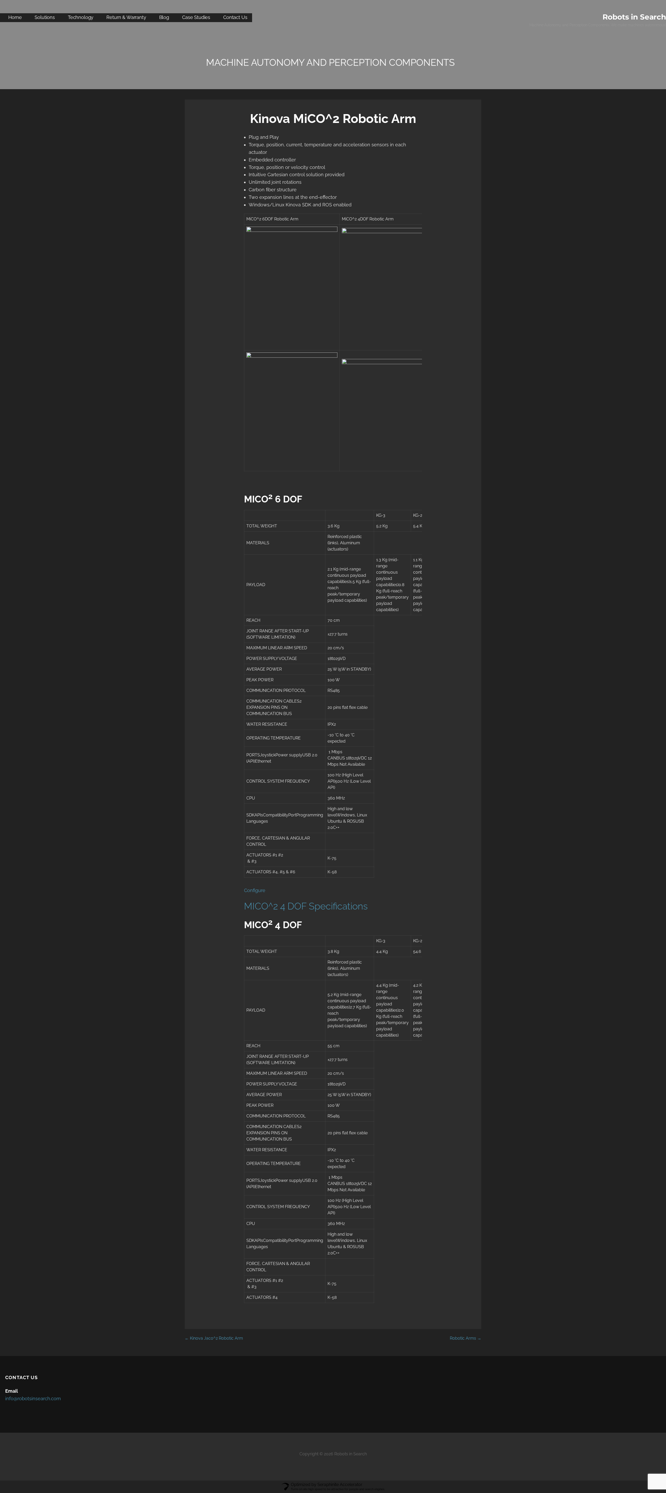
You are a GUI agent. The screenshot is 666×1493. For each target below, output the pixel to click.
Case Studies (196, 17)
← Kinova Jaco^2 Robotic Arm (214, 1338)
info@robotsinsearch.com (33, 1398)
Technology (80, 17)
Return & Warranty (126, 17)
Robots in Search (634, 16)
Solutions (45, 17)
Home (15, 17)
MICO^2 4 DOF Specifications (306, 906)
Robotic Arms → (465, 1338)
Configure (254, 890)
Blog (164, 17)
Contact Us (235, 17)
